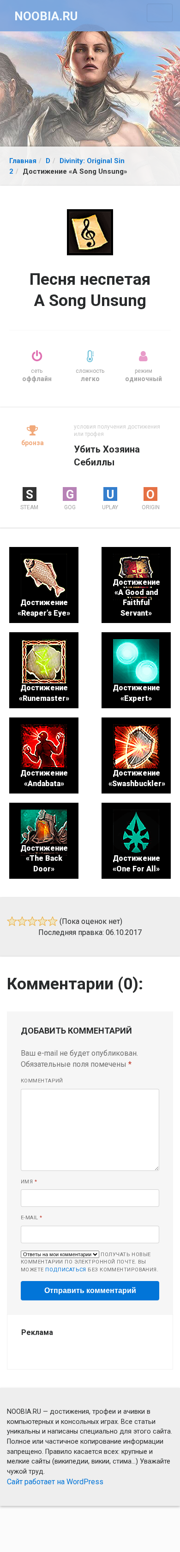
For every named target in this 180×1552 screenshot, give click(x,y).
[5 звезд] (53, 921)
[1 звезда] (12, 921)
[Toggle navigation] (160, 13)
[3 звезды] (32, 921)
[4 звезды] (42, 921)
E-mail (31, 1218)
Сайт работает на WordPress (55, 1481)
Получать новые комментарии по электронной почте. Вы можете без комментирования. (89, 1262)
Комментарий (42, 1081)
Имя (29, 1182)
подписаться (65, 1270)
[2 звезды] (22, 921)
